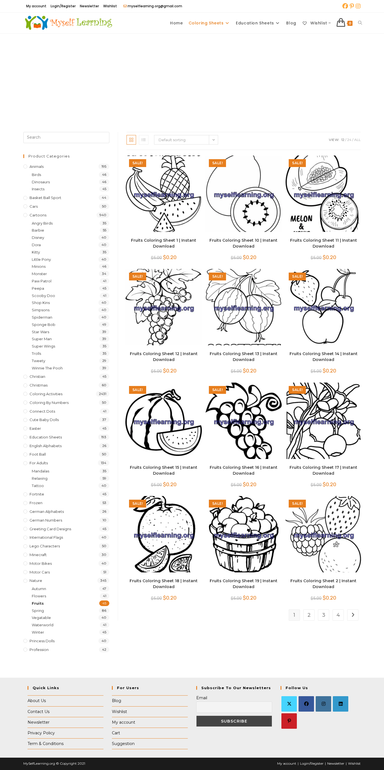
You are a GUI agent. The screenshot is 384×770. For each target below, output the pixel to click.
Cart (116, 732)
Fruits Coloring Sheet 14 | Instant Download (324, 356)
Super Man (42, 339)
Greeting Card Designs (50, 529)
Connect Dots (42, 411)
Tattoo (38, 485)
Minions (39, 266)
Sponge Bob (43, 324)
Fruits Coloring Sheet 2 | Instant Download (323, 583)
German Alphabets (47, 511)
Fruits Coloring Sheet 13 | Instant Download (243, 356)
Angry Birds (42, 223)
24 (349, 140)
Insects (38, 189)
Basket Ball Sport (45, 197)
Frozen (36, 503)
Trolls (36, 353)
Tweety (38, 360)
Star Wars (40, 332)
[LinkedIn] (340, 704)
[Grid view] (131, 140)
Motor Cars (40, 572)
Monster (39, 273)
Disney (38, 237)
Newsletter (89, 6)
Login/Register (63, 6)
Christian (37, 376)
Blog (116, 700)
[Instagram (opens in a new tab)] (358, 6)
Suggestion (123, 743)
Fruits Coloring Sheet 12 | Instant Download (164, 356)
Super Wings (43, 346)
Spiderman (42, 317)
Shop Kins (41, 302)
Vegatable (41, 617)
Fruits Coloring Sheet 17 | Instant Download (323, 470)
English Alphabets (46, 446)
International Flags (46, 537)
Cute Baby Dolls (44, 419)
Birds (36, 174)
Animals (37, 166)
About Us (37, 700)
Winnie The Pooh (47, 368)
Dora (36, 245)
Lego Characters (45, 546)
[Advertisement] (192, 75)
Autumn (39, 588)
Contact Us (38, 711)
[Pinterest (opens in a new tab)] (352, 6)
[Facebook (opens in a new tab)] (345, 6)
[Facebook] (306, 704)
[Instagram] (323, 704)
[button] (180, 162)
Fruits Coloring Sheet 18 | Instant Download (164, 583)
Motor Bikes (41, 563)
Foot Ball (38, 454)
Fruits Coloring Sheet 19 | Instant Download (243, 583)
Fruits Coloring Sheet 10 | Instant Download (243, 243)
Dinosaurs (41, 182)
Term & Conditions (46, 743)
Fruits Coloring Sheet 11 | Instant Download (323, 243)
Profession (39, 649)
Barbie (38, 230)
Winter (38, 632)
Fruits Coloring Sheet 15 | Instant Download (163, 470)
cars (34, 206)
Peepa (38, 288)
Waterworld (42, 625)
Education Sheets (46, 437)
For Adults (39, 463)
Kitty (36, 252)
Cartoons (38, 215)
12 (342, 140)
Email (201, 697)
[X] (289, 704)
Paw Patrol (41, 281)
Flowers (39, 596)
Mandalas (40, 471)
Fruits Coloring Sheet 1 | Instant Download (163, 243)
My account (36, 6)
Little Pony (41, 259)
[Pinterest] (289, 721)
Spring (38, 610)
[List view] (143, 140)
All (357, 140)
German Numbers (46, 520)
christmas (39, 385)
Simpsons (40, 310)
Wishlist (110, 6)
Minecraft (38, 554)
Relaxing (40, 478)
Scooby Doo (43, 295)
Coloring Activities (46, 394)
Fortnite (37, 494)
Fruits (38, 603)
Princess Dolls (42, 641)
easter (35, 428)
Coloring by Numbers (49, 402)
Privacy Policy (41, 732)
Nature (36, 580)
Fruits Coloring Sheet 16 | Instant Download (243, 470)
